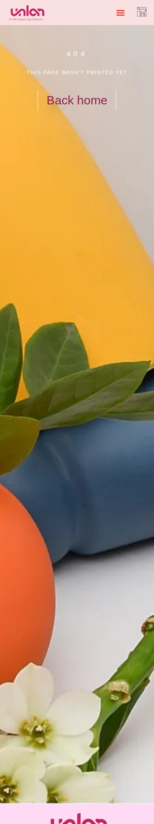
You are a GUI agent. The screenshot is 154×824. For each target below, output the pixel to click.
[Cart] (141, 12)
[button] (120, 12)
